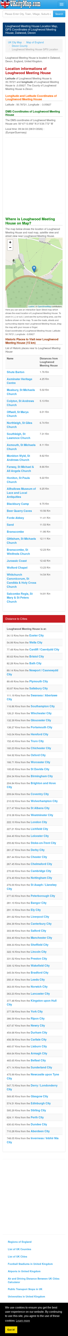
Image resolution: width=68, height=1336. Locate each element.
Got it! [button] (11, 1329)
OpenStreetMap (44, 306)
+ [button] (10, 242)
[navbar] (61, 4)
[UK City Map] (20, 4)
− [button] (10, 247)
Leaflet (31, 306)
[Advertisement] (34, 175)
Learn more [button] (23, 1320)
